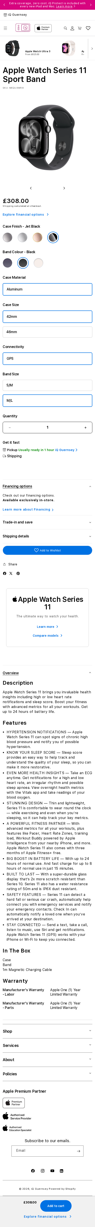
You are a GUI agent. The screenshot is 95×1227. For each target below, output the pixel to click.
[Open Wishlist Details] (88, 28)
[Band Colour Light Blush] (38, 263)
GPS (10, 358)
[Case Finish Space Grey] (7, 237)
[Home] (23, 28)
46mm (11, 332)
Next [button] (91, 5)
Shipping (8, 206)
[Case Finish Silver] (22, 237)
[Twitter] (11, 573)
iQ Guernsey (39, 1188)
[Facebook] (5, 573)
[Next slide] (91, 48)
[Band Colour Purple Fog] (7, 263)
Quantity (10, 416)
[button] (5, 28)
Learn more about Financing (26, 509)
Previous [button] (4, 5)
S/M (9, 385)
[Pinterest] (18, 573)
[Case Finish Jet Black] (53, 237)
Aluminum (14, 289)
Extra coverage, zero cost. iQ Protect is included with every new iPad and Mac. (47, 5)
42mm (12, 316)
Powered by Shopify (62, 1188)
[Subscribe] (78, 1151)
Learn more (64, 6)
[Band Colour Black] (23, 263)
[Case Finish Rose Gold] (37, 237)
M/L (10, 400)
